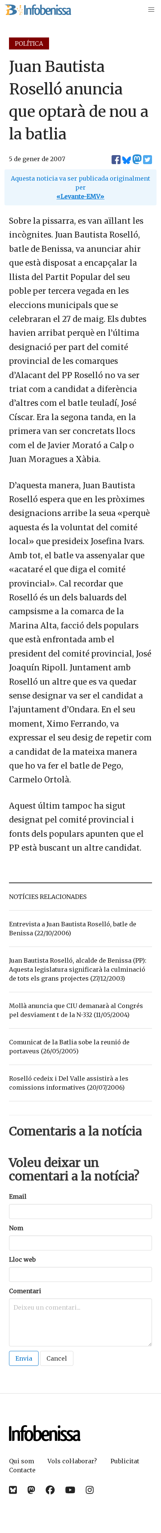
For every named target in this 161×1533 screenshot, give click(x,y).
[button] (151, 9)
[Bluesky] (13, 1490)
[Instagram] (90, 1490)
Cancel (56, 1358)
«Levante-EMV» (80, 196)
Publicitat (124, 1461)
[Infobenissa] (38, 9)
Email (18, 1196)
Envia (23, 1358)
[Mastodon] (31, 1490)
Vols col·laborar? (72, 1461)
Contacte (22, 1470)
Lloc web (22, 1259)
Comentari (25, 1291)
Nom (16, 1228)
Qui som (21, 1461)
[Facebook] (50, 1490)
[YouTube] (70, 1490)
